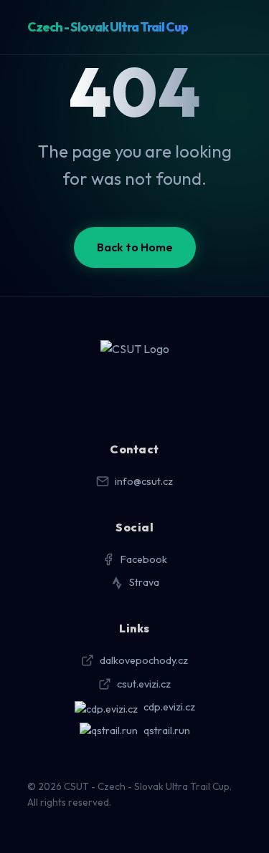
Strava (144, 582)
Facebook (144, 559)
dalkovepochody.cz (144, 660)
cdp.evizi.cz (169, 706)
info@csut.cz (144, 481)
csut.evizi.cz (144, 684)
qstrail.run (166, 730)
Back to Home (135, 247)
